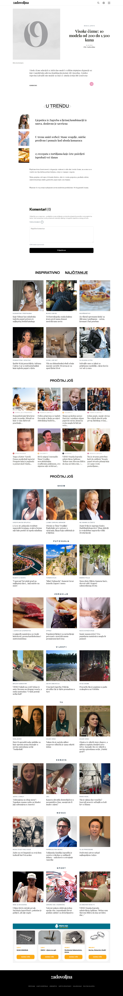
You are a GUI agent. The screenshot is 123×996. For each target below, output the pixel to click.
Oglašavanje (77, 986)
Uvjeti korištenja (42, 986)
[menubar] (104, 3)
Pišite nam (31, 986)
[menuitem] (104, 3)
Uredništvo (53, 986)
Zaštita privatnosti (65, 986)
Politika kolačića (89, 986)
